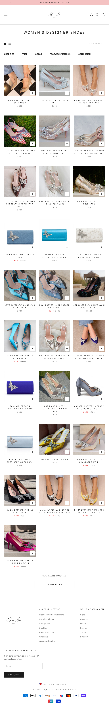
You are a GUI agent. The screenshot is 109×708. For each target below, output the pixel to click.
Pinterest (84, 637)
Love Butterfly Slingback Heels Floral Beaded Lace (89, 152)
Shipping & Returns (47, 619)
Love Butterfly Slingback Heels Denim (54, 306)
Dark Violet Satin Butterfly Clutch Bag (20, 407)
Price (24, 54)
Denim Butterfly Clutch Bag (20, 255)
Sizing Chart (44, 623)
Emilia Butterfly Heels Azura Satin (20, 357)
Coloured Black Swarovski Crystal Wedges (89, 306)
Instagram (84, 628)
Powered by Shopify (65, 690)
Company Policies (47, 641)
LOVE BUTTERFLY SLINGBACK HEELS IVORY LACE (54, 202)
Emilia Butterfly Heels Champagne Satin (89, 460)
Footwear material (60, 54)
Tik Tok (83, 632)
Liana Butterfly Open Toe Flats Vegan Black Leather (54, 511)
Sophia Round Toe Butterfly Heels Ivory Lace (54, 409)
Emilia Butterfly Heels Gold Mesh (20, 101)
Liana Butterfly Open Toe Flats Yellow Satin (89, 511)
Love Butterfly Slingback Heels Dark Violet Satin (89, 357)
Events (83, 623)
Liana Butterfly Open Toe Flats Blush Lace (89, 101)
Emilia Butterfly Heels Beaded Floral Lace (54, 152)
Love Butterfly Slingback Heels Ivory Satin (54, 357)
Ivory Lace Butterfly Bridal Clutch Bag (89, 255)
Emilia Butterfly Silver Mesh (54, 101)
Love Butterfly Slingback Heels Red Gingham (20, 152)
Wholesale (43, 637)
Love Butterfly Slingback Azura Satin (20, 306)
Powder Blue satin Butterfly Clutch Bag (20, 460)
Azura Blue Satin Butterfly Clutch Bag (54, 255)
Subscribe (14, 675)
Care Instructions (46, 632)
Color (38, 54)
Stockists (43, 628)
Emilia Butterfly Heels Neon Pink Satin (20, 561)
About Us (84, 619)
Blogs (82, 615)
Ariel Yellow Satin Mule (54, 459)
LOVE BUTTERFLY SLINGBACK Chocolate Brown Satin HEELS (20, 204)
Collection (84, 54)
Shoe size (9, 54)
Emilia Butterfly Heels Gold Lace (89, 202)
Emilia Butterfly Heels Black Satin (20, 511)
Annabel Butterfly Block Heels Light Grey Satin (89, 407)
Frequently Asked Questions (51, 615)
